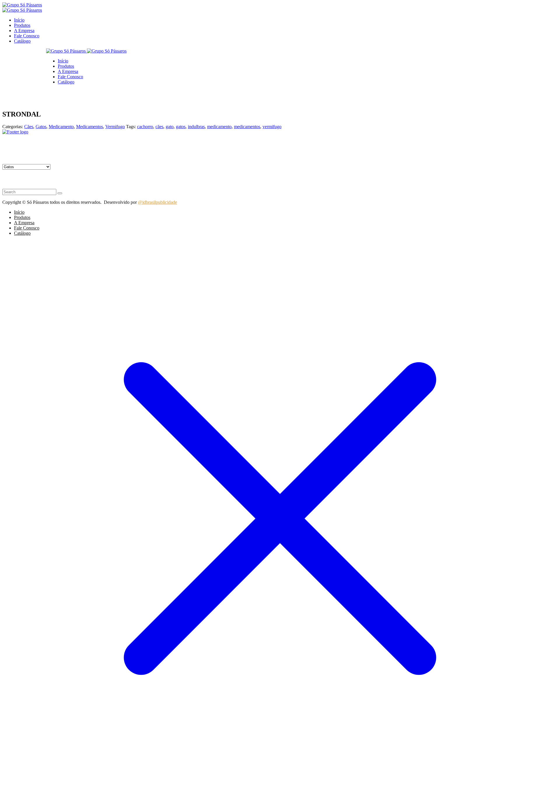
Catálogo (22, 41)
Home (19, 91)
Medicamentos (89, 126)
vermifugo (271, 126)
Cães (28, 126)
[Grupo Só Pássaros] (22, 4)
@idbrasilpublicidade (157, 202)
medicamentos (247, 126)
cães (159, 126)
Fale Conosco (26, 35)
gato (170, 126)
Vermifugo (115, 126)
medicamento (219, 126)
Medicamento (61, 126)
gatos (181, 126)
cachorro (145, 126)
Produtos (22, 25)
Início (19, 20)
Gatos (30, 91)
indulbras (196, 126)
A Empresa (24, 30)
